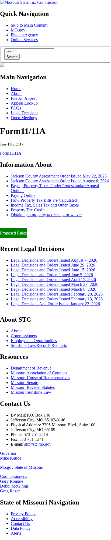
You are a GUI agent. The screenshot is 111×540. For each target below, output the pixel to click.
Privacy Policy (23, 513)
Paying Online (23, 195)
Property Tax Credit (27, 210)
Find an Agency (24, 35)
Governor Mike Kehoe (10, 455)
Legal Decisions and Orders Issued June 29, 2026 (53, 265)
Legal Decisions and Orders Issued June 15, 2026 (53, 270)
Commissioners (24, 335)
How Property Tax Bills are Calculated (44, 200)
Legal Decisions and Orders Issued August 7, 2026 (54, 260)
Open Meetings (24, 117)
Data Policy (21, 528)
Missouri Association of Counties (39, 373)
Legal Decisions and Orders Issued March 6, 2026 (53, 289)
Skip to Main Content (29, 25)
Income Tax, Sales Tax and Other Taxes (45, 205)
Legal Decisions (24, 113)
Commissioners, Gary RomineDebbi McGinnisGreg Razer (14, 483)
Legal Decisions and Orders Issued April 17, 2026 (53, 279)
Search (12, 57)
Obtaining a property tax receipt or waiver (46, 214)
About (16, 93)
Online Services (24, 39)
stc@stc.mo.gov (37, 444)
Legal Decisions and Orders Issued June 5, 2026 (52, 274)
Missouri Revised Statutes (33, 387)
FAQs (16, 108)
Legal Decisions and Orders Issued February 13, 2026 (57, 299)
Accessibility (22, 518)
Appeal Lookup (24, 103)
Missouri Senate (24, 382)
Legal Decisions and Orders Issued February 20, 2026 (57, 294)
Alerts (16, 533)
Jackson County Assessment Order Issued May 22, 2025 (59, 176)
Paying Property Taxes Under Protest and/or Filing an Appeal (52, 224)
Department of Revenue (31, 368)
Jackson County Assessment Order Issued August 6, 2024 (60, 181)
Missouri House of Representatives (40, 377)
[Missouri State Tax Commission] (29, 2)
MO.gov (18, 30)
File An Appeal (24, 98)
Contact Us (20, 523)
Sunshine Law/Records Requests (39, 345)
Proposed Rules (13, 233)
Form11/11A (11, 153)
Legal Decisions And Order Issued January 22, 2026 (55, 303)
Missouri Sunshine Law (31, 392)
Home (16, 88)
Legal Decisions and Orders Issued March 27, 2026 (54, 284)
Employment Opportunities (34, 340)
